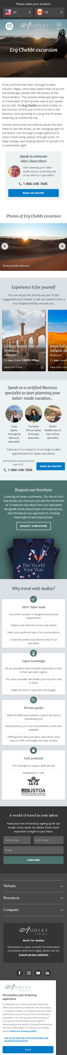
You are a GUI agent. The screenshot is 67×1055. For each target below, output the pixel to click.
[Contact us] (9, 26)
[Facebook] (19, 973)
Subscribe (33, 860)
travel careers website (33, 954)
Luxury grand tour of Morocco (21, 348)
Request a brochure (33, 526)
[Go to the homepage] (35, 26)
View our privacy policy (23, 1031)
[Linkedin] (47, 973)
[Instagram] (28, 973)
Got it (28, 1049)
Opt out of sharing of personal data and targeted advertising (26, 1039)
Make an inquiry (33, 193)
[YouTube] (38, 973)
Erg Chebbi (29, 105)
